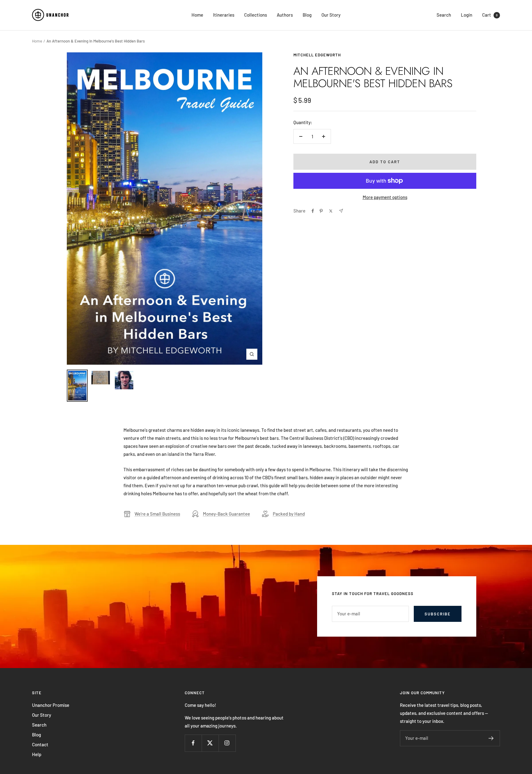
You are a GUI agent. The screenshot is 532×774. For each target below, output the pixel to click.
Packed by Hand (289, 514)
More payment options (385, 197)
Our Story (331, 15)
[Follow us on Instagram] (227, 743)
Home (197, 15)
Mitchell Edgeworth (317, 54)
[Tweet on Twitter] (330, 211)
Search (444, 15)
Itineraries (223, 15)
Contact (40, 744)
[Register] (491, 738)
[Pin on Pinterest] (321, 211)
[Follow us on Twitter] (210, 743)
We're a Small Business (157, 514)
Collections (255, 15)
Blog (307, 15)
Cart (490, 15)
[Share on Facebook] (313, 211)
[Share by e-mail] (341, 211)
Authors (285, 15)
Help (36, 754)
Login (466, 15)
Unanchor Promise (50, 705)
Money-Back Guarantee (226, 514)
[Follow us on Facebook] (193, 743)
